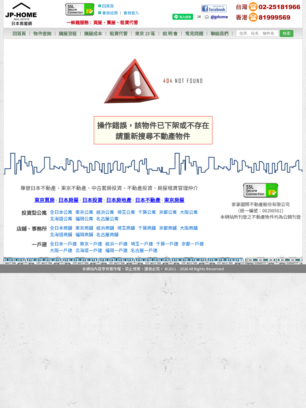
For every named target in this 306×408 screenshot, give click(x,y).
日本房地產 (118, 199)
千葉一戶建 (167, 243)
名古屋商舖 (107, 234)
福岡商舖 (84, 234)
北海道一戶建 (88, 250)
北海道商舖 (61, 234)
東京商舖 (84, 228)
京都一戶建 (192, 243)
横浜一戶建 (116, 243)
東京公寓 (84, 212)
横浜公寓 (105, 212)
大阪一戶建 (61, 250)
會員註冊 (110, 13)
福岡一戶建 (116, 250)
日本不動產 (147, 199)
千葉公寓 (147, 212)
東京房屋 (174, 199)
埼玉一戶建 (142, 243)
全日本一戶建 (63, 243)
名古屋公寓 (107, 218)
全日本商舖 (61, 228)
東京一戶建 (91, 243)
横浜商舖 (105, 228)
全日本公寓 (61, 212)
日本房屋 (68, 199)
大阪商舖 (189, 228)
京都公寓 (168, 212)
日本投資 (92, 199)
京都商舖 (168, 228)
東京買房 (44, 199)
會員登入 (131, 13)
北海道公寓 (61, 218)
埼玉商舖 (126, 228)
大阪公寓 (189, 212)
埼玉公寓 (126, 212)
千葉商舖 (147, 228)
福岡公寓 (84, 218)
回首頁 (108, 6)
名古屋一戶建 (144, 250)
